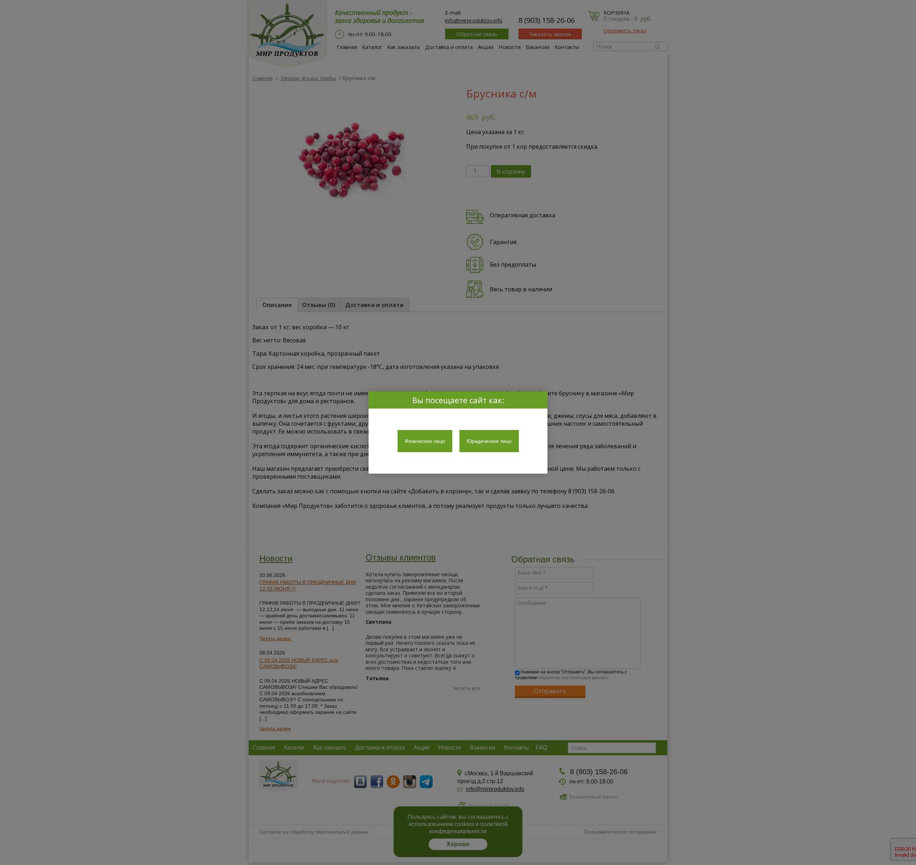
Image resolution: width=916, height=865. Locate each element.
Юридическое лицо (489, 441)
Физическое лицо (425, 441)
